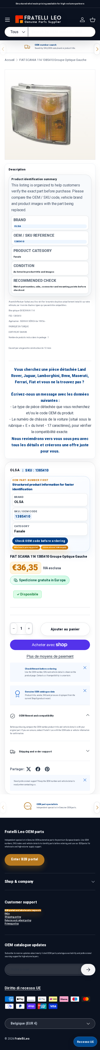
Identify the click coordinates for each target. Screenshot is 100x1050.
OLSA (15, 470)
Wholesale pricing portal (26, 547)
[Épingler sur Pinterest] (47, 769)
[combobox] (50, 32)
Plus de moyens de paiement (50, 656)
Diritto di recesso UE (23, 988)
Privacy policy (12, 923)
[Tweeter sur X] (28, 769)
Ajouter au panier (65, 629)
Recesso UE (85, 1042)
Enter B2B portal (24, 859)
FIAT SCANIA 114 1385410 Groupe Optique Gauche (52, 60)
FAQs (7, 913)
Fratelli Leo (22, 1038)
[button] (92, 20)
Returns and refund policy (18, 920)
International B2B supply (55, 547)
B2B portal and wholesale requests (23, 910)
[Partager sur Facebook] (38, 769)
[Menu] (7, 20)
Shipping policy (13, 917)
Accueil (9, 60)
